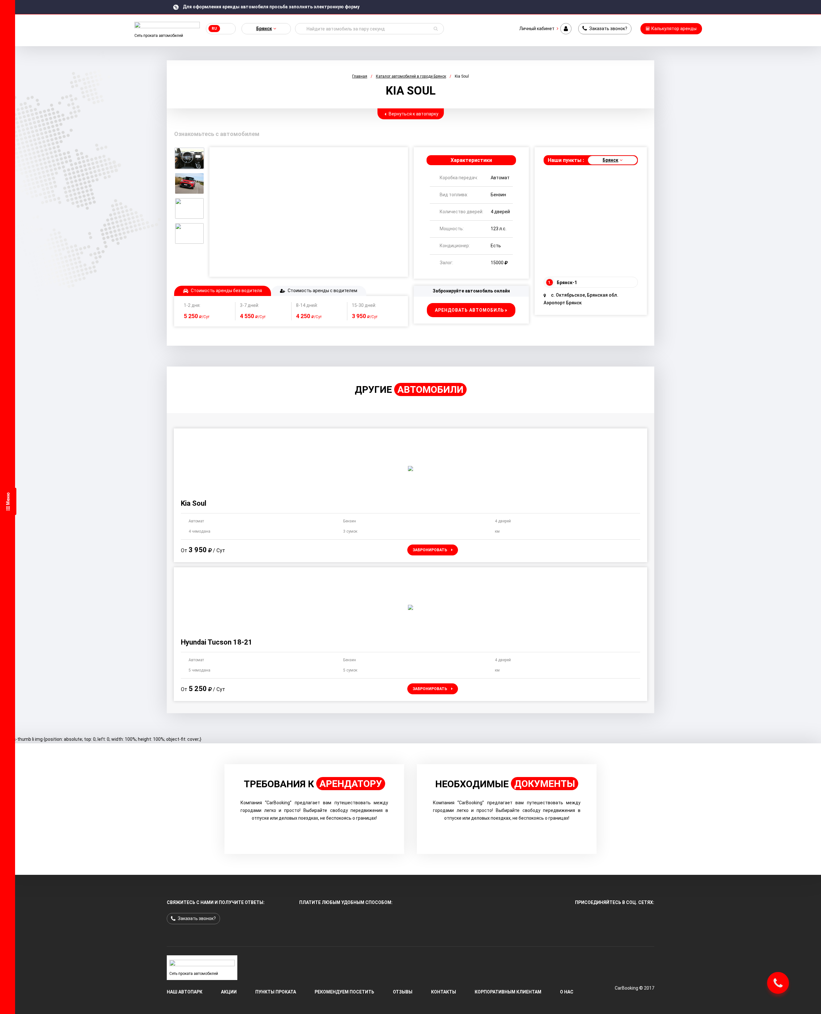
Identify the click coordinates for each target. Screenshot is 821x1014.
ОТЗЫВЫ (402, 991)
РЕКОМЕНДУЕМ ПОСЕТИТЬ (344, 991)
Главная (359, 76)
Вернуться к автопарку (413, 113)
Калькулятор (673, 28)
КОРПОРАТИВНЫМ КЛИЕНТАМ (508, 991)
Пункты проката (275, 991)
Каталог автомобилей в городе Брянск (411, 76)
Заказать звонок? (607, 28)
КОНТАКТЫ (443, 991)
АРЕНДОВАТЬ (469, 310)
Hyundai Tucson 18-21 (216, 642)
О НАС (566, 991)
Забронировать (430, 550)
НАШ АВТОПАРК (184, 991)
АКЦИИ (229, 991)
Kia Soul (193, 503)
